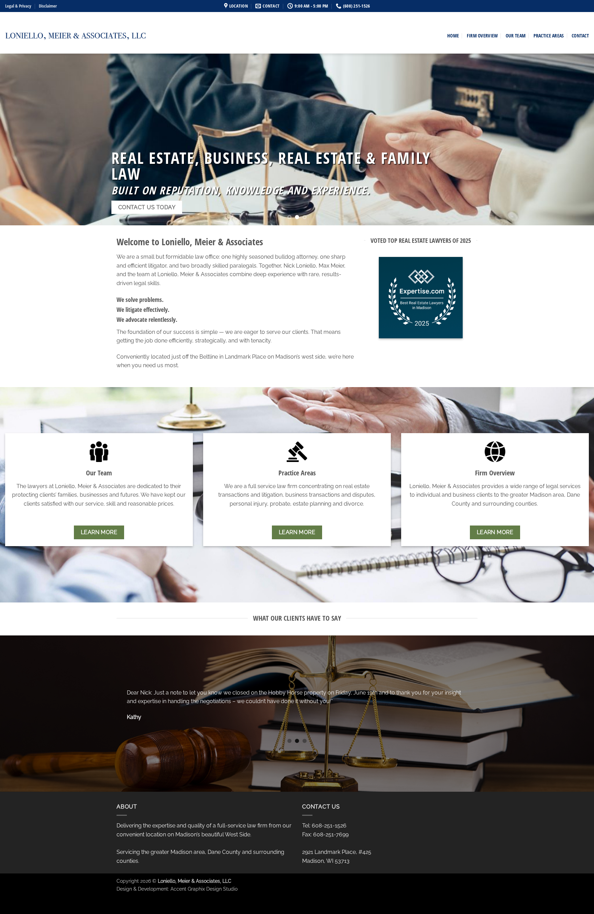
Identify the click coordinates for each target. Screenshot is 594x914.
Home (453, 35)
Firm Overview (482, 35)
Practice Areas (549, 35)
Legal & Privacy (18, 6)
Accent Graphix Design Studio (204, 889)
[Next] (573, 139)
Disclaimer (48, 6)
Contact (580, 35)
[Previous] (20, 139)
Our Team (516, 35)
